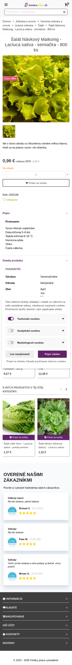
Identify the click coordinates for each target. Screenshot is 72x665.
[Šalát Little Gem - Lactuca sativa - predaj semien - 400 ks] (19, 416)
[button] (36, 213)
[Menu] (6, 4)
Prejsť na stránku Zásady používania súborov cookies (36, 361)
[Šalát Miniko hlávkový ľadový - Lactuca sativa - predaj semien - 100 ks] (53, 416)
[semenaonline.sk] (36, 4)
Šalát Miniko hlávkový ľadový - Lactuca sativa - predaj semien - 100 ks (52, 447)
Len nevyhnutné (20, 354)
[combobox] (33, 12)
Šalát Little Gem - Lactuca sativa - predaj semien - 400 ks (18, 447)
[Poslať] (64, 12)
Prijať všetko (52, 354)
